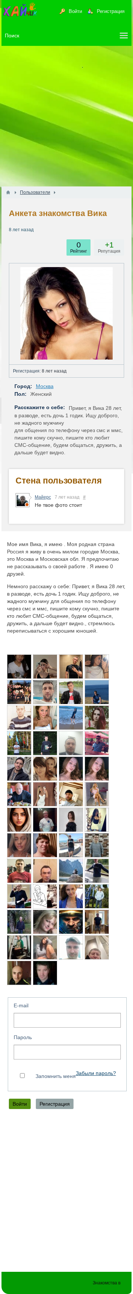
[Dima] (19, 871)
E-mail (21, 1005)
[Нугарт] (71, 692)
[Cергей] (45, 973)
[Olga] (71, 717)
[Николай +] (97, 947)
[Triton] (97, 871)
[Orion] (45, 820)
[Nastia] (45, 794)
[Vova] (97, 845)
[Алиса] (97, 769)
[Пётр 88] (45, 692)
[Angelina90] (45, 769)
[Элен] (97, 666)
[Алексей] (19, 947)
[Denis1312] (19, 692)
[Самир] (45, 871)
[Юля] (45, 666)
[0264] (19, 743)
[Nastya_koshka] (97, 820)
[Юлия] (97, 794)
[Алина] (71, 769)
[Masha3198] (19, 820)
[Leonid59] (71, 871)
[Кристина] (45, 947)
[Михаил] (97, 896)
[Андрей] (71, 922)
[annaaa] (71, 896)
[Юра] (71, 947)
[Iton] (19, 896)
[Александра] (45, 717)
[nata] (45, 922)
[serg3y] (97, 692)
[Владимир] (71, 845)
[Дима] (19, 769)
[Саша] (45, 743)
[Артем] (97, 922)
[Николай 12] (45, 845)
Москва (45, 386)
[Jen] (19, 666)
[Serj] (19, 794)
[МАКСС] (19, 922)
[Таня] (19, 845)
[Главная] (8, 192)
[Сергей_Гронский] (71, 794)
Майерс (43, 497)
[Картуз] (45, 896)
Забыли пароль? (96, 1073)
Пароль (23, 1037)
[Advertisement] (66, 116)
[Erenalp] (71, 743)
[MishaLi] (97, 743)
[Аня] (97, 717)
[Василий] (19, 717)
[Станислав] (71, 666)
